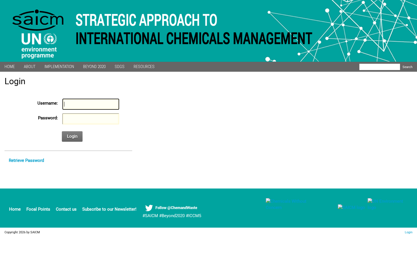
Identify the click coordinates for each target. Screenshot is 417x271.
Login (72, 136)
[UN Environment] (388, 207)
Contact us (66, 209)
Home (15, 209)
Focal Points (38, 209)
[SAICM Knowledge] (294, 207)
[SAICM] (344, 207)
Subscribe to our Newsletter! (109, 209)
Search (407, 67)
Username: (47, 103)
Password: (48, 117)
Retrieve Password (26, 160)
